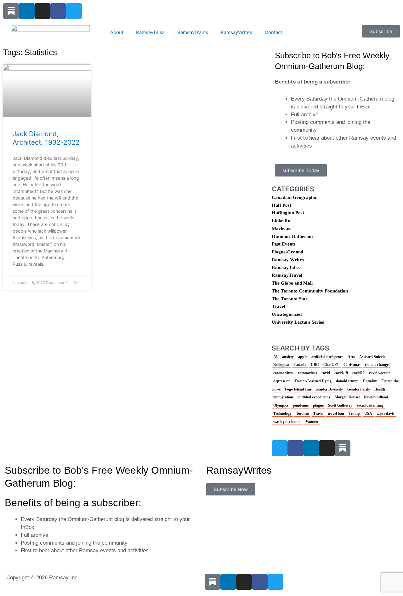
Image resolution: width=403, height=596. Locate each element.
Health (379, 389)
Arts (351, 357)
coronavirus (307, 373)
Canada (299, 364)
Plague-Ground (287, 251)
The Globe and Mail (292, 283)
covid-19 (341, 373)
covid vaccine (379, 373)
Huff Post (281, 205)
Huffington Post (288, 212)
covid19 (358, 373)
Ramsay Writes (288, 259)
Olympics (280, 405)
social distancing (370, 405)
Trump (354, 413)
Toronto (302, 413)
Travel (278, 306)
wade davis (385, 413)
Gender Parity (358, 389)
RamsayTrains (192, 32)
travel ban (336, 413)
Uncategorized (287, 314)
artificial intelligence (327, 357)
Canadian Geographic (294, 197)
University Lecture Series (298, 322)
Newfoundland (376, 397)
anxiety (288, 357)
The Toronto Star (290, 298)
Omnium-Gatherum (292, 236)
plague (318, 405)
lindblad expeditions (314, 397)
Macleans (281, 228)
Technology (282, 413)
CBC (315, 364)
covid (325, 373)
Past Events (284, 243)
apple (302, 357)
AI (275, 357)
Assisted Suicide (372, 357)
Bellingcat (281, 364)
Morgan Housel (347, 397)
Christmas (351, 364)
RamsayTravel (287, 275)
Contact (273, 32)
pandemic (301, 405)
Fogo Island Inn (298, 389)
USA (368, 413)
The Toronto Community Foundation (310, 290)
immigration (283, 397)
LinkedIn (281, 220)
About (116, 32)
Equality (370, 381)
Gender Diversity (329, 389)
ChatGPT (331, 364)
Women (312, 422)
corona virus (283, 373)
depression (282, 381)
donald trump (347, 381)
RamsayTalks (150, 32)
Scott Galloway (340, 405)
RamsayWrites (236, 32)
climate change (377, 364)
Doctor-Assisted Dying (313, 381)
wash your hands (287, 422)
